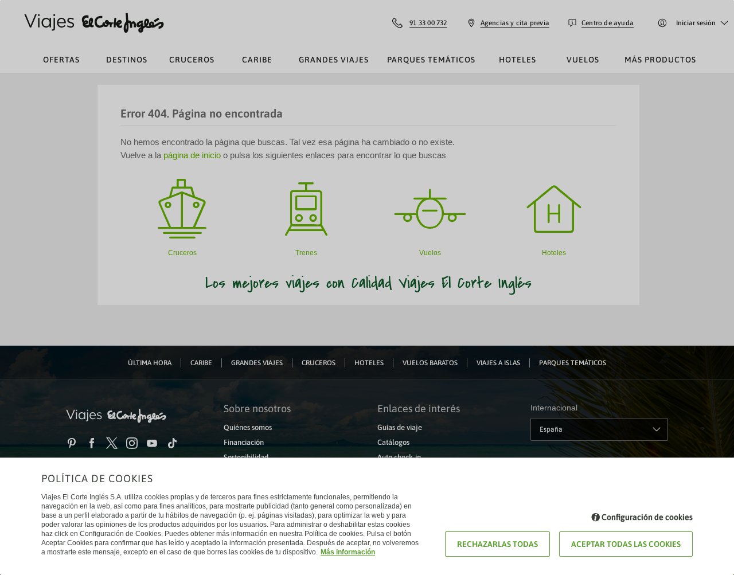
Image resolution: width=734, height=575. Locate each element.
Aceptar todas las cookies (626, 544)
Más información (348, 552)
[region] (367, 287)
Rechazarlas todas (497, 544)
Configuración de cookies (647, 517)
